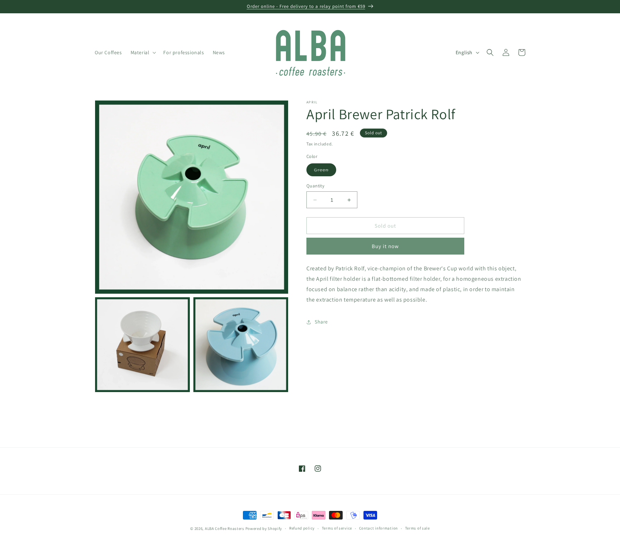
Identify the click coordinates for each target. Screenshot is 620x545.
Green (325, 171)
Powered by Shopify (263, 528)
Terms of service (337, 528)
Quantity (315, 186)
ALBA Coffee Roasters (224, 528)
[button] (142, 52)
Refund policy (302, 528)
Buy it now (385, 246)
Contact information (378, 528)
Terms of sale (417, 528)
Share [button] (321, 321)
